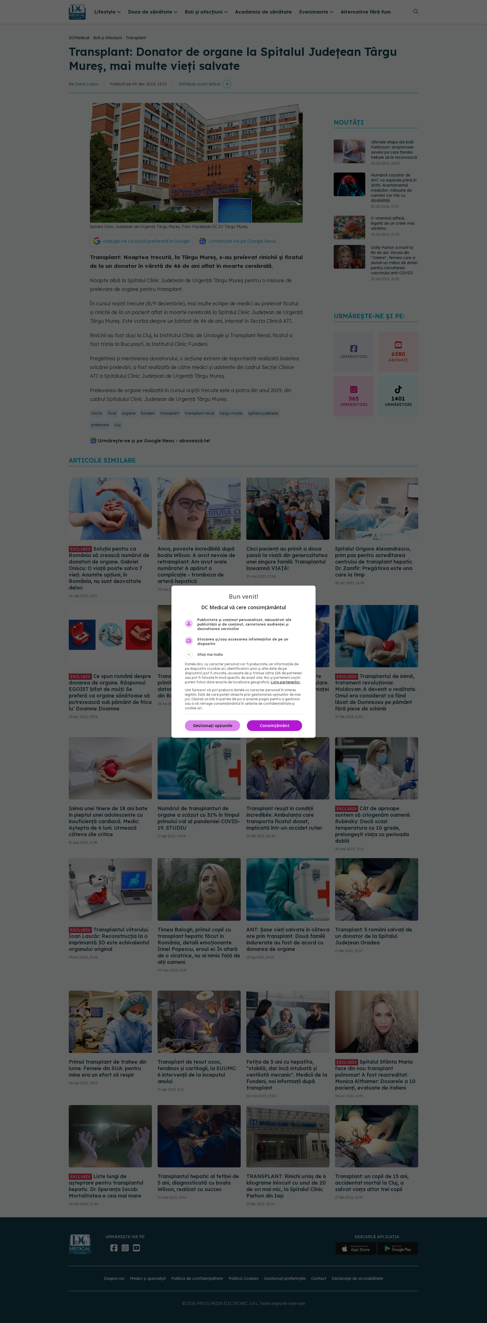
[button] (243, 655)
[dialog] (243, 662)
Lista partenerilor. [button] (285, 682)
